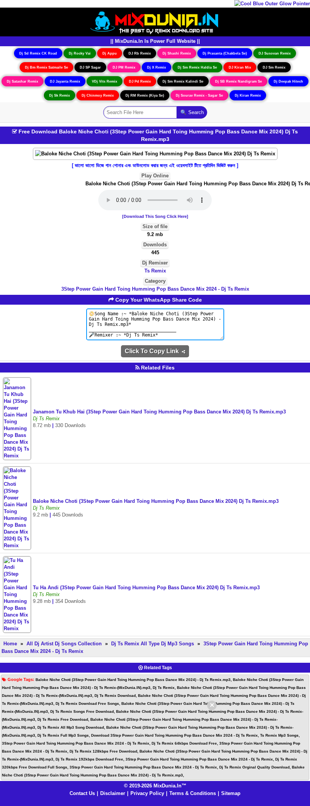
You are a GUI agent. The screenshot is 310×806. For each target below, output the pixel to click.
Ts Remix (155, 271)
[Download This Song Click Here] (155, 216)
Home (10, 643)
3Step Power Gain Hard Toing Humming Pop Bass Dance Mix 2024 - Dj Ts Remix (155, 289)
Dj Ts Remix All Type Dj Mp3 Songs (152, 643)
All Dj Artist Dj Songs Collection (64, 643)
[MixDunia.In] (155, 21)
